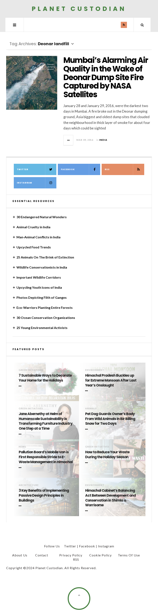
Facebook (68, 169)
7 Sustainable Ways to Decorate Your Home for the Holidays (45, 378)
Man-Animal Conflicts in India (38, 237)
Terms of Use (129, 555)
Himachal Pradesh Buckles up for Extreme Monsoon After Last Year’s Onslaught (110, 380)
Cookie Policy (100, 555)
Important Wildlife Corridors (38, 277)
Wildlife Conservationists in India (41, 267)
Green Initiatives (31, 370)
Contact (41, 555)
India (103, 139)
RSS (107, 169)
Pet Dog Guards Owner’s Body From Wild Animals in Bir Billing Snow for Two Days (110, 419)
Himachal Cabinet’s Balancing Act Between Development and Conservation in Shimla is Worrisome (110, 498)
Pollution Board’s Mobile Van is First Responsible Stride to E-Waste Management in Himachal (46, 457)
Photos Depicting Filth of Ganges (41, 297)
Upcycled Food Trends (33, 247)
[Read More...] (68, 140)
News (22, 446)
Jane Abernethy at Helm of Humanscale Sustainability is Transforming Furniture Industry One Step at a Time (45, 421)
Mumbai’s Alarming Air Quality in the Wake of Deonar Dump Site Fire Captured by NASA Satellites (105, 77)
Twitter (22, 169)
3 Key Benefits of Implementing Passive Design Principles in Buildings (44, 495)
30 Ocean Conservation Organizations (45, 318)
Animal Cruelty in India (33, 227)
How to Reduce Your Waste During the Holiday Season (107, 454)
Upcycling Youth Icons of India (39, 287)
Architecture (29, 485)
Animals (91, 408)
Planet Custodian (79, 8)
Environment (94, 370)
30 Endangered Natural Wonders (41, 217)
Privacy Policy (70, 555)
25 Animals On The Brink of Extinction (45, 257)
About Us (19, 555)
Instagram (24, 182)
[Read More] (21, 386)
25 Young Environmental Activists (41, 328)
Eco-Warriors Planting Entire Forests (44, 307)
